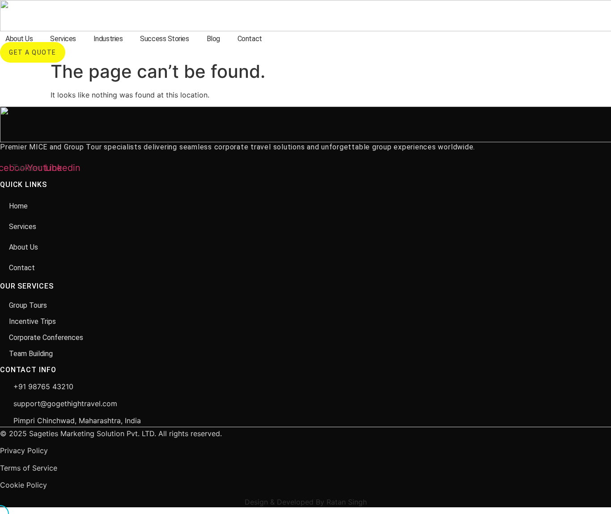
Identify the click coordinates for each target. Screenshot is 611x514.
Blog (213, 38)
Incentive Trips (32, 321)
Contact (250, 38)
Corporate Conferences (46, 337)
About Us (19, 38)
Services (63, 38)
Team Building (31, 353)
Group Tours (28, 305)
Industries (108, 38)
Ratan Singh (347, 501)
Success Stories (164, 38)
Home (18, 206)
